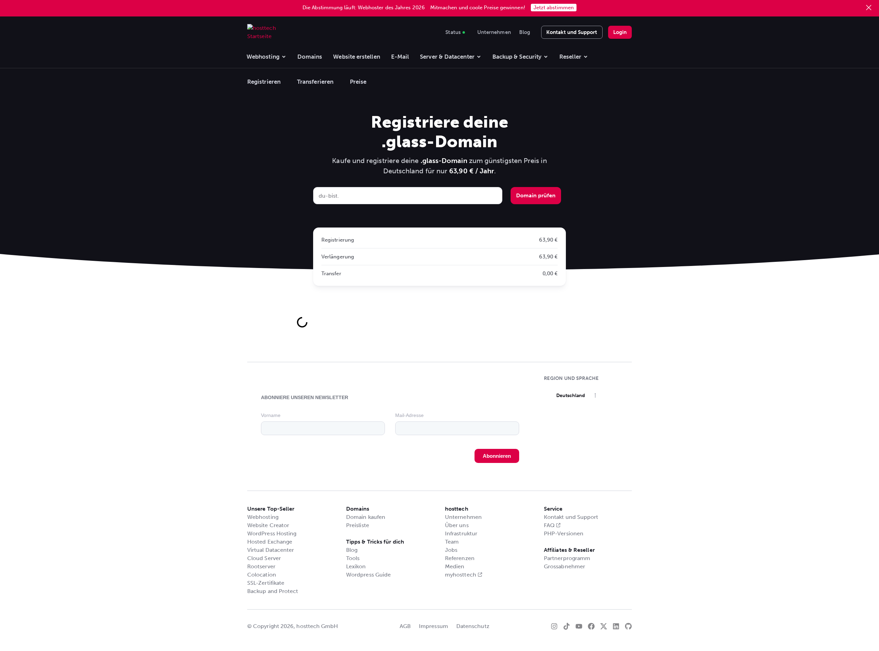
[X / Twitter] (603, 626)
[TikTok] (566, 626)
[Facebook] (591, 626)
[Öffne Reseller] (585, 57)
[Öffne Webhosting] (283, 57)
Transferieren (315, 81)
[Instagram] (554, 626)
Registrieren (264, 81)
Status (452, 31)
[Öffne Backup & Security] (545, 57)
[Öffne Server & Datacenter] (478, 57)
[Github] (628, 626)
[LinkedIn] (616, 626)
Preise (358, 81)
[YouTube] (578, 626)
